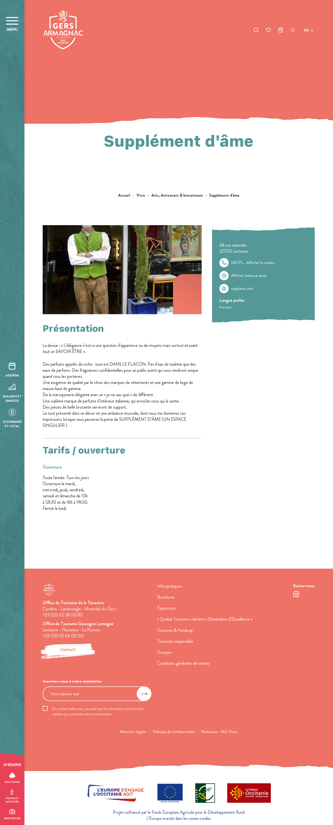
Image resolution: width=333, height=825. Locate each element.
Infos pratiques (169, 586)
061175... (253, 262)
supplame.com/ (242, 288)
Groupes (164, 652)
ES (306, 48)
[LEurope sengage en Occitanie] (116, 794)
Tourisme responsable (175, 641)
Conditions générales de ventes (183, 663)
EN (306, 36)
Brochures (166, 597)
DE (306, 42)
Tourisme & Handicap (175, 630)
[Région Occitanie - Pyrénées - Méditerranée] (249, 794)
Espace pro (166, 608)
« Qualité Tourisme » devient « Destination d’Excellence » (204, 619)
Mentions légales (133, 731)
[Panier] (280, 30)
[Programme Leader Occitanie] (205, 794)
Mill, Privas (229, 731)
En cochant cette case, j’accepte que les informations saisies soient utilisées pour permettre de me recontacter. (97, 711)
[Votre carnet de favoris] (268, 30)
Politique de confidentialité (173, 731)
